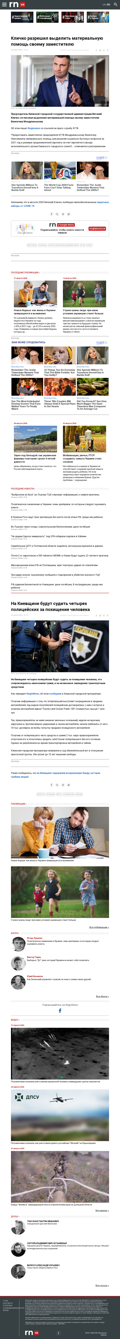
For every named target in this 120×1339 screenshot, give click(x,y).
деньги (40, 794)
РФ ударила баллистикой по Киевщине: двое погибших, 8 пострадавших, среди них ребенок (57, 586)
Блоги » (15, 933)
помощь (43, 245)
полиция (50, 794)
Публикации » (19, 804)
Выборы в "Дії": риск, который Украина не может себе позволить (58, 960)
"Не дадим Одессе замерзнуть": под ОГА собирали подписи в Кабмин (48, 536)
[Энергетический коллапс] (22, 22)
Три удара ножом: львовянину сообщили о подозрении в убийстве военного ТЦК (55, 574)
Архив (6, 1310)
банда (79, 794)
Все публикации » (99, 927)
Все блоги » (102, 996)
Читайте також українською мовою (74, 50)
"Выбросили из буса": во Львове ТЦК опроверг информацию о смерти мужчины (55, 494)
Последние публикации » (25, 272)
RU (108, 4)
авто (59, 794)
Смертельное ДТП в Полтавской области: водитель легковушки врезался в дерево (57, 546)
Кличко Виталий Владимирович (63, 245)
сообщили (55, 693)
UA (104, 4)
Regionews (34, 128)
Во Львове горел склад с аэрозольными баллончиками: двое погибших (50, 526)
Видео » (15, 1020)
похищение (69, 794)
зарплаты (32, 245)
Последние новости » (23, 489)
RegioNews (32, 693)
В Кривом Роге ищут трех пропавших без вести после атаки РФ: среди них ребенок (57, 517)
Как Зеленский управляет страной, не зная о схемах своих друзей (59, 979)
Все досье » (102, 1285)
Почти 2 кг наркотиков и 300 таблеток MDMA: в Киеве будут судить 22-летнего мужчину (59, 555)
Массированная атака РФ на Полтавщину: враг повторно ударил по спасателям (54, 565)
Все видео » (102, 1210)
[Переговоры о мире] (73, 22)
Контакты (7, 1303)
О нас (5, 1301)
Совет (89, 245)
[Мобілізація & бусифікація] (47, 22)
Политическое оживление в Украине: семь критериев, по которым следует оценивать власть (58, 506)
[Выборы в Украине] (98, 22)
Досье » (15, 1216)
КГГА (82, 245)
